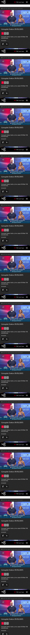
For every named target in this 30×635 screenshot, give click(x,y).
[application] (15, 317)
